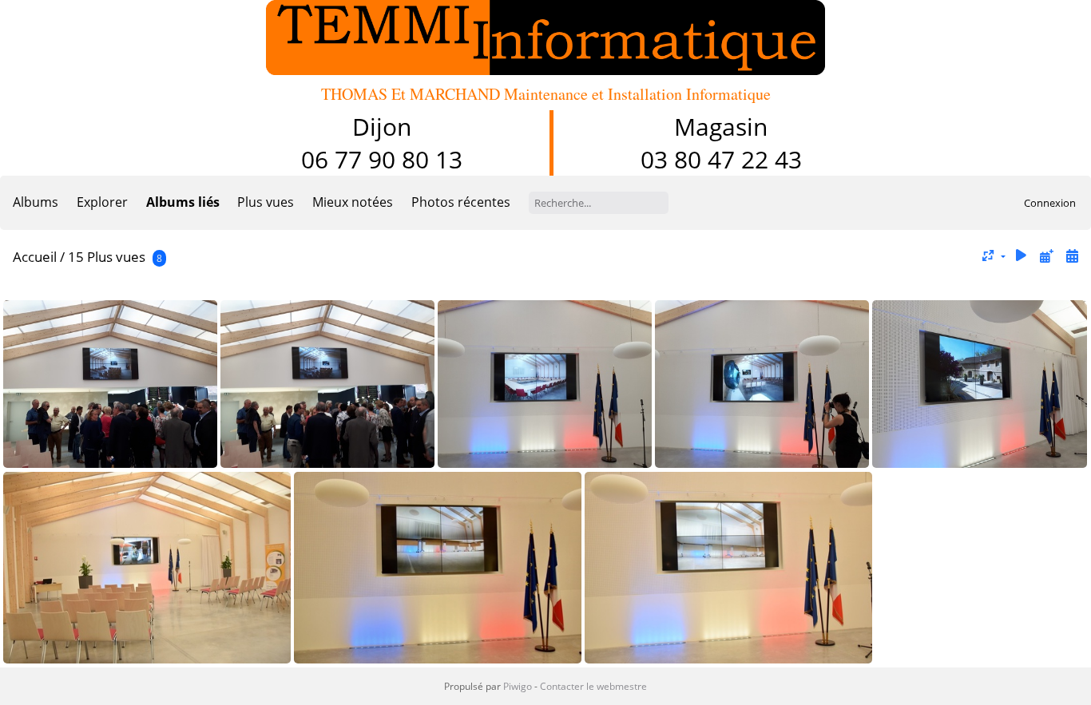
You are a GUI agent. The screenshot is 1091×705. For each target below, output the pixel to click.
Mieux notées (352, 202)
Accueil (35, 257)
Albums (35, 202)
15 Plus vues (106, 257)
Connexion (1050, 203)
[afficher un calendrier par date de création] (1071, 256)
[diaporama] (1021, 256)
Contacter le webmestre (593, 686)
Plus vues (265, 202)
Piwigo (517, 686)
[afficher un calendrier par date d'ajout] (1046, 256)
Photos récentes (460, 202)
